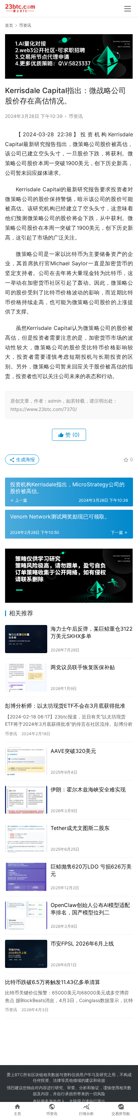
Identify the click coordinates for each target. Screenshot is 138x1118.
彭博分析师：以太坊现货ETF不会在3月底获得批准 (65, 705)
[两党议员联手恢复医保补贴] (26, 677)
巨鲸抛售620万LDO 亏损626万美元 (91, 870)
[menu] (128, 9)
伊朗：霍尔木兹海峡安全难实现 (88, 789)
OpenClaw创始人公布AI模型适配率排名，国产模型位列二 (90, 909)
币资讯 (76, 116)
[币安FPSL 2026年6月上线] (26, 954)
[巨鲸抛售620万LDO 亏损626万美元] (26, 877)
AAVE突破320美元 (73, 751)
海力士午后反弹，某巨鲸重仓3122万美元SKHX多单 (92, 632)
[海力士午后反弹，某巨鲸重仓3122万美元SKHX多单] (26, 639)
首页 (9, 25)
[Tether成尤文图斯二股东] (26, 838)
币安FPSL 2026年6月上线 (82, 943)
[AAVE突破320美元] (26, 761)
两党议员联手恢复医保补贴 (83, 667)
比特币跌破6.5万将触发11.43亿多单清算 (52, 982)
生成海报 (25, 459)
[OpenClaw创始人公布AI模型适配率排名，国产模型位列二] (26, 915)
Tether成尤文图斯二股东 (80, 828)
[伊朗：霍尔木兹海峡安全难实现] (26, 800)
